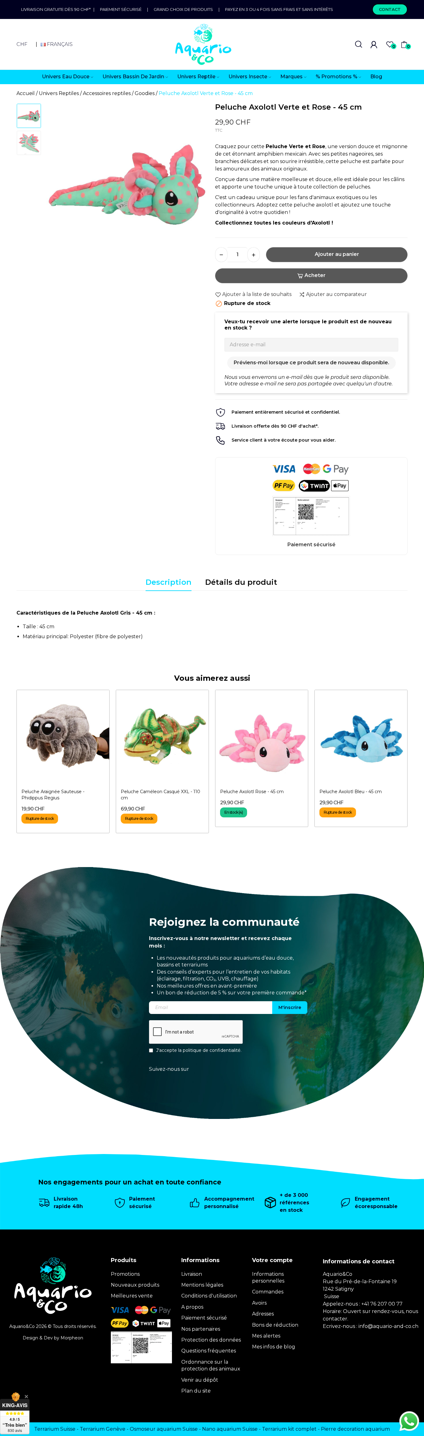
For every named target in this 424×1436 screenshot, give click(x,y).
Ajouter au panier (337, 254)
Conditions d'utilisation (209, 1296)
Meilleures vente (132, 1296)
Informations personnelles (268, 1277)
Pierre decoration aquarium (355, 1429)
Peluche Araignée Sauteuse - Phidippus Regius (52, 795)
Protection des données (211, 1340)
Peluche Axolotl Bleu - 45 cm (350, 791)
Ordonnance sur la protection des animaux (210, 1365)
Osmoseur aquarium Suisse (164, 1429)
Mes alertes (266, 1336)
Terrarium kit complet (289, 1429)
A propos (192, 1307)
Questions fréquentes (208, 1351)
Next (196, 187)
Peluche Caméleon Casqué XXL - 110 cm (160, 795)
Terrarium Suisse (54, 1429)
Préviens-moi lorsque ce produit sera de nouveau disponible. (311, 363)
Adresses (263, 1314)
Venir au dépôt (199, 1380)
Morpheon (72, 1338)
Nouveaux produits (135, 1285)
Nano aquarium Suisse (230, 1429)
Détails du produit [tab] (241, 582)
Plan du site (196, 1391)
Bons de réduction (275, 1325)
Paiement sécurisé (121, 9)
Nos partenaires (200, 1329)
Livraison (191, 1274)
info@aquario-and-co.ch (388, 1326)
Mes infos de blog (273, 1347)
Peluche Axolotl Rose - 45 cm (252, 791)
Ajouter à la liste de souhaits (256, 294)
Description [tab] (169, 582)
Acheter (315, 275)
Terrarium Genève (102, 1429)
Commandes (267, 1292)
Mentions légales (202, 1285)
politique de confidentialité (212, 1050)
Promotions (125, 1274)
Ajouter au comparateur (336, 294)
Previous (58, 187)
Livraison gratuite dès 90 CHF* (57, 9)
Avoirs (259, 1303)
